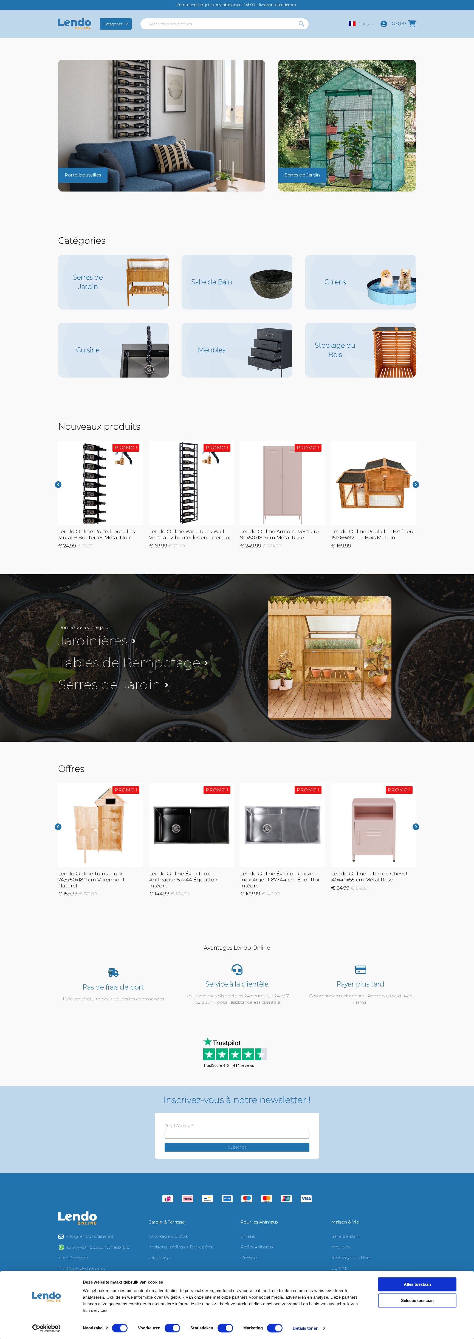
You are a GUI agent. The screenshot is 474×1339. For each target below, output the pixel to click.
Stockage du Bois (168, 1236)
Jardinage (160, 1257)
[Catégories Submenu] (127, 24)
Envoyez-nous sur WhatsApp (98, 1247)
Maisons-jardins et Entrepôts (180, 1247)
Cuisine (339, 1268)
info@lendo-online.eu (89, 1236)
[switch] (172, 1328)
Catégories (113, 23)
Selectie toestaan (417, 1300)
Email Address (179, 1125)
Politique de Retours (81, 1268)
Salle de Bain (345, 1236)
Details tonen (305, 1328)
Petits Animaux (256, 1247)
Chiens (247, 1236)
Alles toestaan (417, 1284)
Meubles (341, 1247)
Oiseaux (249, 1257)
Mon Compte (73, 1258)
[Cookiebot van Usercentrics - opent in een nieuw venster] (46, 1328)
